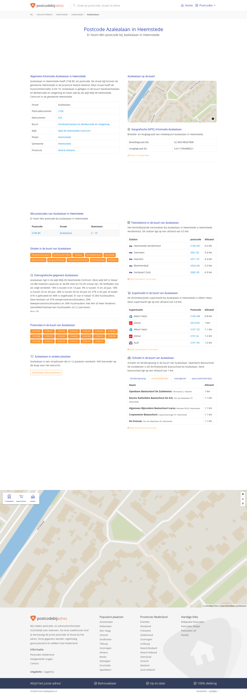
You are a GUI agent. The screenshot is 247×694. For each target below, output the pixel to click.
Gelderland (146, 635)
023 (60, 117)
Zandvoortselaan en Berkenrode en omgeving (83, 124)
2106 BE (74, 331)
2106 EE (61, 341)
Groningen (106, 648)
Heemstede (64, 137)
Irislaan (78, 254)
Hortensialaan (98, 259)
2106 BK (61, 336)
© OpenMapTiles (210, 605)
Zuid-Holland (147, 669)
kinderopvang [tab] (138, 378)
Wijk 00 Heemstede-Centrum (74, 130)
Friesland (145, 630)
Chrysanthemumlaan (78, 259)
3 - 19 (94, 233)
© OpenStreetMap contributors (232, 605)
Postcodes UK (188, 630)
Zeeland (144, 665)
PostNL (185, 635)
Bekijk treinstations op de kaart (142, 279)
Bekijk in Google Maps (139, 155)
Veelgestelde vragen (41, 659)
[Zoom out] (242, 499)
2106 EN (112, 336)
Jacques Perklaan (57, 259)
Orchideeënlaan (93, 254)
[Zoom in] (242, 494)
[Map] (172, 101)
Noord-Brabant (148, 648)
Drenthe (145, 621)
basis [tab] (160, 378)
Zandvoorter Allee (61, 254)
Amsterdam (106, 621)
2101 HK (195, 342)
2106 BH (99, 331)
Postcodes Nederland (42, 654)
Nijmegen (105, 661)
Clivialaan (112, 259)
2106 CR (49, 336)
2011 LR (194, 259)
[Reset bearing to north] (242, 503)
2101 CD (195, 329)
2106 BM (36, 341)
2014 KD (195, 322)
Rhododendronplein (41, 254)
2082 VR (194, 272)
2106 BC (36, 233)
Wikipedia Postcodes (192, 621)
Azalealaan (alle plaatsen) (46, 372)
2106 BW (86, 336)
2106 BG (87, 331)
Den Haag (105, 630)
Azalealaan (66, 233)
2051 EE (194, 252)
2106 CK (74, 341)
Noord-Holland (66, 150)
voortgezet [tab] (180, 378)
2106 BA (112, 331)
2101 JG (194, 336)
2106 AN (195, 245)
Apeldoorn (105, 669)
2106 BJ (61, 331)
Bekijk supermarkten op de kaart (143, 349)
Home (189, 5)
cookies (213, 691)
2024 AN (195, 265)
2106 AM (195, 316)
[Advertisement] (123, 52)
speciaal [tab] (202, 378)
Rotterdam (106, 626)
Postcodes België (190, 626)
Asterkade (109, 254)
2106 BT (49, 331)
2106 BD (36, 331)
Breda (103, 656)
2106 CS (99, 341)
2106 (61, 111)
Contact (34, 663)
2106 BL (74, 336)
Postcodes (206, 5)
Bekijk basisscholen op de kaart (143, 428)
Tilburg (104, 643)
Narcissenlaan (38, 259)
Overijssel (145, 656)
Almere (104, 652)
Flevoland (145, 626)
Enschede (105, 665)
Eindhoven (106, 639)
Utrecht (104, 635)
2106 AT (86, 341)
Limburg (145, 643)
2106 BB (36, 336)
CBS (37, 311)
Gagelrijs (49, 671)
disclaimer (201, 691)
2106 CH (49, 341)
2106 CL (99, 336)
